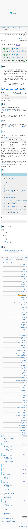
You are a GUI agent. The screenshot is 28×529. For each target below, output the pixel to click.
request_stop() (14, 152)
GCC (5, 239)
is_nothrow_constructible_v (17, 51)
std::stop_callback (9, 191)
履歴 (21, 38)
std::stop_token (8, 190)
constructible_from (7, 97)
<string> (10, 180)
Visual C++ (6, 242)
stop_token (23, 50)
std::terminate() (7, 164)
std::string (7, 185)
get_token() (22, 190)
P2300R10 (11, 252)
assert (5, 194)
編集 (26, 38)
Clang (5, 238)
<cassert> (11, 177)
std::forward (5, 109)
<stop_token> (11, 178)
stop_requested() (11, 137)
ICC (5, 241)
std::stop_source (9, 188)
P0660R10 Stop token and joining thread (13, 250)
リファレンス (6, 262)
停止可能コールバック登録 (9, 110)
